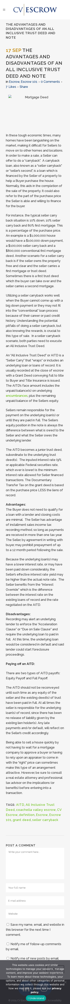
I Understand (36, 998)
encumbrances (17, 396)
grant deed (22, 820)
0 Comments (50, 82)
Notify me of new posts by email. (34, 958)
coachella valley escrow (36, 810)
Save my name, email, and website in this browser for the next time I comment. (35, 930)
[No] (65, 982)
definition (27, 815)
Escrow (14, 82)
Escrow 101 (29, 82)
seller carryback (45, 820)
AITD (20, 805)
